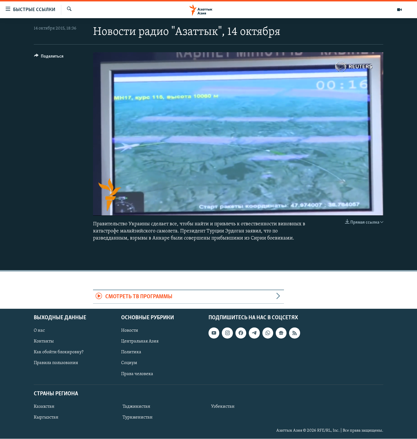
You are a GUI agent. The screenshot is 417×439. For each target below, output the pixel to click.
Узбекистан (223, 406)
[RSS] (294, 333)
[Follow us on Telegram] (254, 333)
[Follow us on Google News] (281, 333)
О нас (39, 331)
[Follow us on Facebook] (240, 333)
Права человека (137, 374)
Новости (129, 331)
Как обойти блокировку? (58, 352)
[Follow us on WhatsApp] (267, 333)
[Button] (49, 57)
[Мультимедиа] (399, 10)
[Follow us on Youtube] (213, 333)
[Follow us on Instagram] (227, 333)
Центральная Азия (140, 341)
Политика (131, 352)
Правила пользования (56, 363)
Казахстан (44, 406)
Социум (129, 363)
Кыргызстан (46, 417)
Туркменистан (138, 417)
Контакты (44, 341)
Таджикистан (136, 406)
